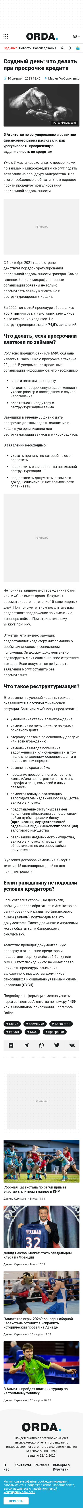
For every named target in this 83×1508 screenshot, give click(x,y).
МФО (33, 1032)
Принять (16, 1501)
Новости (25, 48)
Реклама (42, 1465)
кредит (14, 1032)
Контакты (22, 1465)
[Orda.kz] (41, 1434)
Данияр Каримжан (15, 1198)
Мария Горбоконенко (63, 78)
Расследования (44, 48)
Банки (13, 1024)
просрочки (56, 1032)
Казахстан (62, 1024)
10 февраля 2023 (20, 78)
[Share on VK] (71, 1045)
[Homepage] (42, 36)
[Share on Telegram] (26, 1045)
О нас (6, 1467)
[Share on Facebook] (11, 1045)
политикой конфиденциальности (30, 1490)
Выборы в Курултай (61, 1467)
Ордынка (10, 48)
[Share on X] (56, 1045)
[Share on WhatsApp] (41, 1045)
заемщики (36, 1024)
